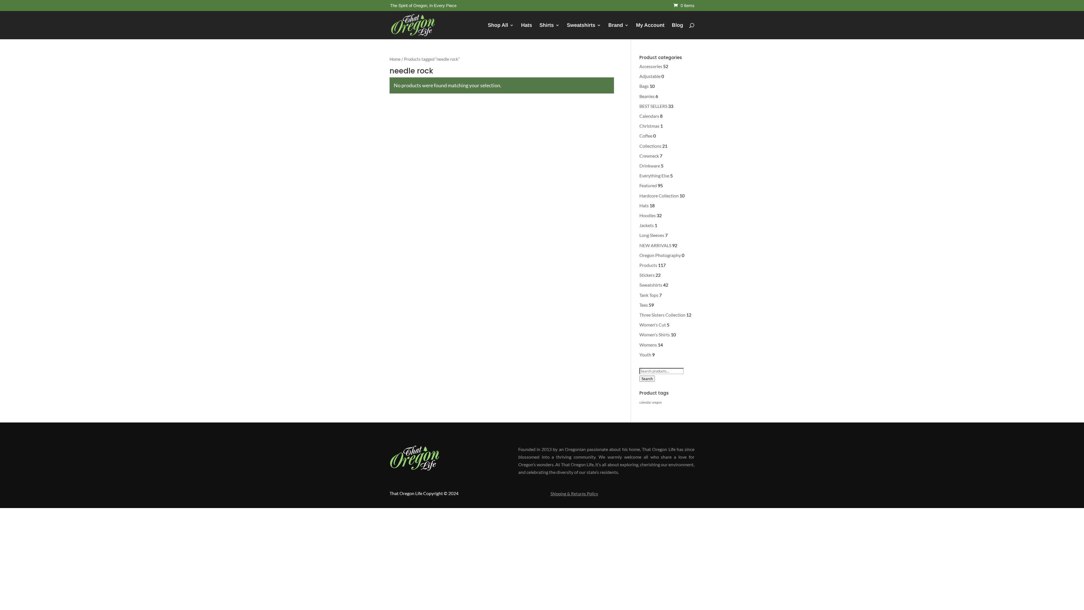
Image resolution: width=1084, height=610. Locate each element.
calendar (645, 402)
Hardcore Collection (659, 195)
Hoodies (647, 215)
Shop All (498, 25)
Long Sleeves (651, 235)
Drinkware (649, 165)
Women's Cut (652, 324)
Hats (526, 25)
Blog (677, 25)
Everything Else (654, 175)
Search (647, 378)
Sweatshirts (581, 25)
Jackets (646, 225)
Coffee (645, 135)
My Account (650, 25)
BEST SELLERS (653, 106)
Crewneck (649, 155)
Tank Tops (648, 295)
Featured (648, 185)
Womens (648, 344)
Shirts (546, 25)
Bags (644, 86)
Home (395, 59)
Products (648, 265)
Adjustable (650, 76)
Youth (645, 354)
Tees (643, 305)
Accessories (650, 66)
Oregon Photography (660, 255)
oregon (657, 402)
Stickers (647, 275)
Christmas (649, 125)
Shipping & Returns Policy (574, 494)
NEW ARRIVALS (655, 245)
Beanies (647, 96)
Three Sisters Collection (662, 314)
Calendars (649, 116)
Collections (650, 146)
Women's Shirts (654, 334)
